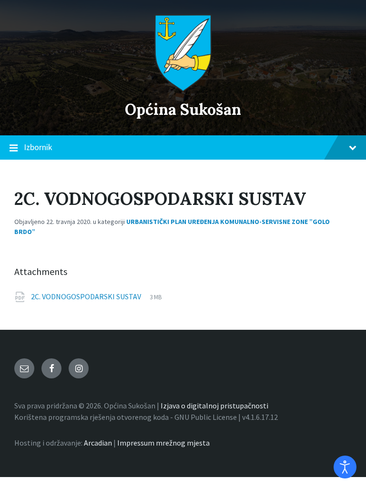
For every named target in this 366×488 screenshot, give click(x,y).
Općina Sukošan (183, 109)
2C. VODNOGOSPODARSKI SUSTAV (86, 296)
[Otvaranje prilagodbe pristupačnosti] (345, 467)
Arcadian (98, 442)
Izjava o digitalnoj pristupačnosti (214, 405)
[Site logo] (183, 89)
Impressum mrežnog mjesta (163, 442)
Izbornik (38, 147)
